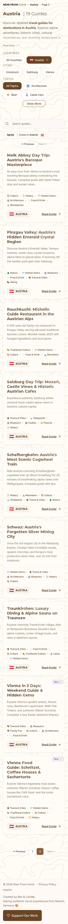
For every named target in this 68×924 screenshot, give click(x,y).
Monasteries (15, 205)
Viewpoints (37, 418)
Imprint (7, 889)
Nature (12, 272)
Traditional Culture (18, 349)
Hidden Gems (47, 195)
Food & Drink (36, 200)
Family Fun (14, 730)
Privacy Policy (47, 884)
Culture (12, 195)
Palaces (46, 422)
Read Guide (49, 214)
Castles (30, 422)
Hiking (12, 282)
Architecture (15, 200)
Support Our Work (25, 915)
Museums (51, 272)
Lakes (55, 653)
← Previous (28, 144)
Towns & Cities (38, 277)
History (27, 195)
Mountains (51, 354)
